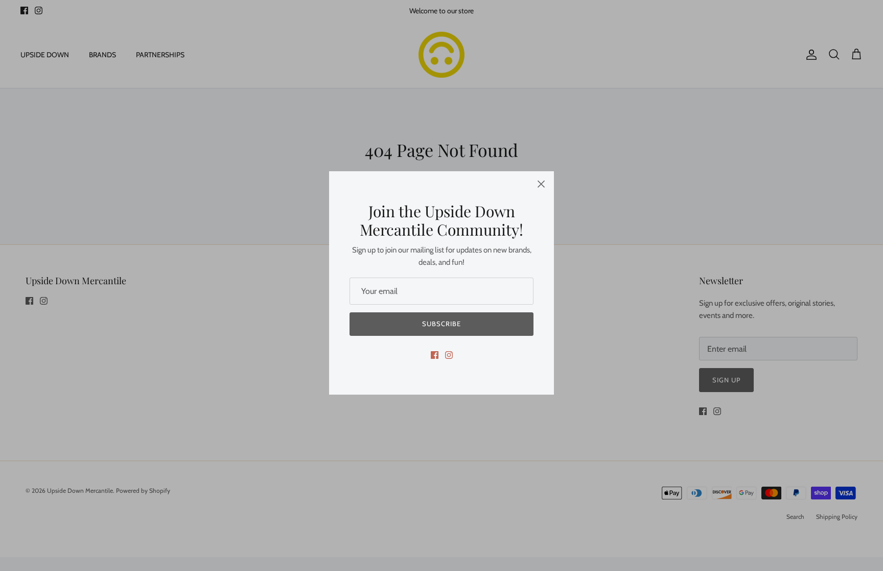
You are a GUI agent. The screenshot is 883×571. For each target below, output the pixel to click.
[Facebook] (434, 355)
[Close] (541, 184)
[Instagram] (449, 355)
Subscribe (441, 323)
